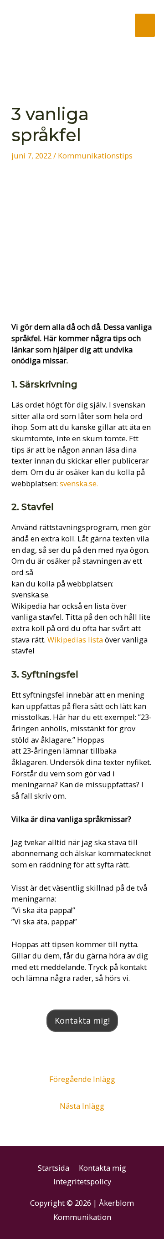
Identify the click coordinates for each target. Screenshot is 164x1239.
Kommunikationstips (95, 155)
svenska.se (77, 483)
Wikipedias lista (75, 639)
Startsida (53, 1168)
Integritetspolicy (82, 1181)
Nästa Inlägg (82, 1106)
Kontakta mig (102, 1168)
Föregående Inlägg (82, 1079)
